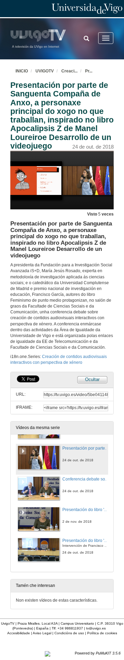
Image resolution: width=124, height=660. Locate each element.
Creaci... (69, 71)
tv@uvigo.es (96, 628)
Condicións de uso (69, 633)
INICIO (22, 71)
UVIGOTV (44, 71)
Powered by (98, 653)
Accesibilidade (18, 633)
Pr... (88, 71)
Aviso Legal (42, 633)
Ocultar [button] (92, 379)
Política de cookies (102, 633)
